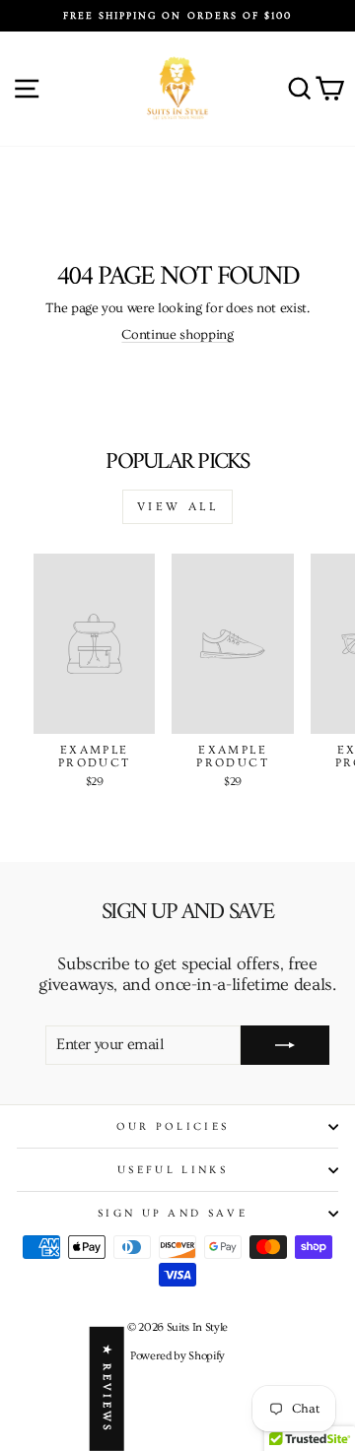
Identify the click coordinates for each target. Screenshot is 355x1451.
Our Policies (173, 1126)
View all (178, 506)
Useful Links (172, 1169)
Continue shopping (177, 335)
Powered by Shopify (177, 1356)
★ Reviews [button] (107, 1389)
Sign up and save (173, 1213)
